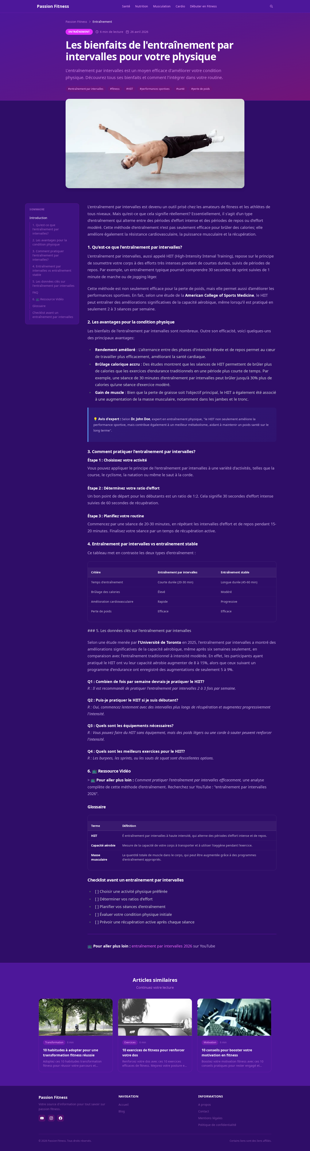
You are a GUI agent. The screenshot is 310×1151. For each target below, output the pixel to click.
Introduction (38, 218)
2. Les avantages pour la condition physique (49, 242)
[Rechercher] (271, 6)
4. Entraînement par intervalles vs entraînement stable (51, 270)
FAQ (35, 292)
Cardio (180, 6)
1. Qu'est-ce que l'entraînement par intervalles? (45, 229)
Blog (122, 1111)
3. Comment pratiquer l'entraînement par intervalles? (48, 255)
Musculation (162, 6)
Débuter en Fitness (203, 6)
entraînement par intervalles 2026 (162, 945)
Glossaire (39, 306)
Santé (126, 6)
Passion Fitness (76, 22)
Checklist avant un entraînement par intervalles (52, 315)
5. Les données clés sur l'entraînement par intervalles (53, 283)
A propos (204, 1105)
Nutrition (141, 6)
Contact (203, 1111)
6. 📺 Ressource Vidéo (47, 299)
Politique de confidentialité (217, 1125)
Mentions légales (210, 1118)
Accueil (124, 1105)
